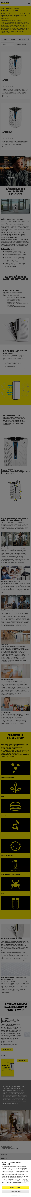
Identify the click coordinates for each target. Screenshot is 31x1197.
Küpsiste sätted (15, 1195)
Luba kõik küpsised (15, 1187)
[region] (15, 1178)
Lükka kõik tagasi (15, 1191)
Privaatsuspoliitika (18, 1182)
